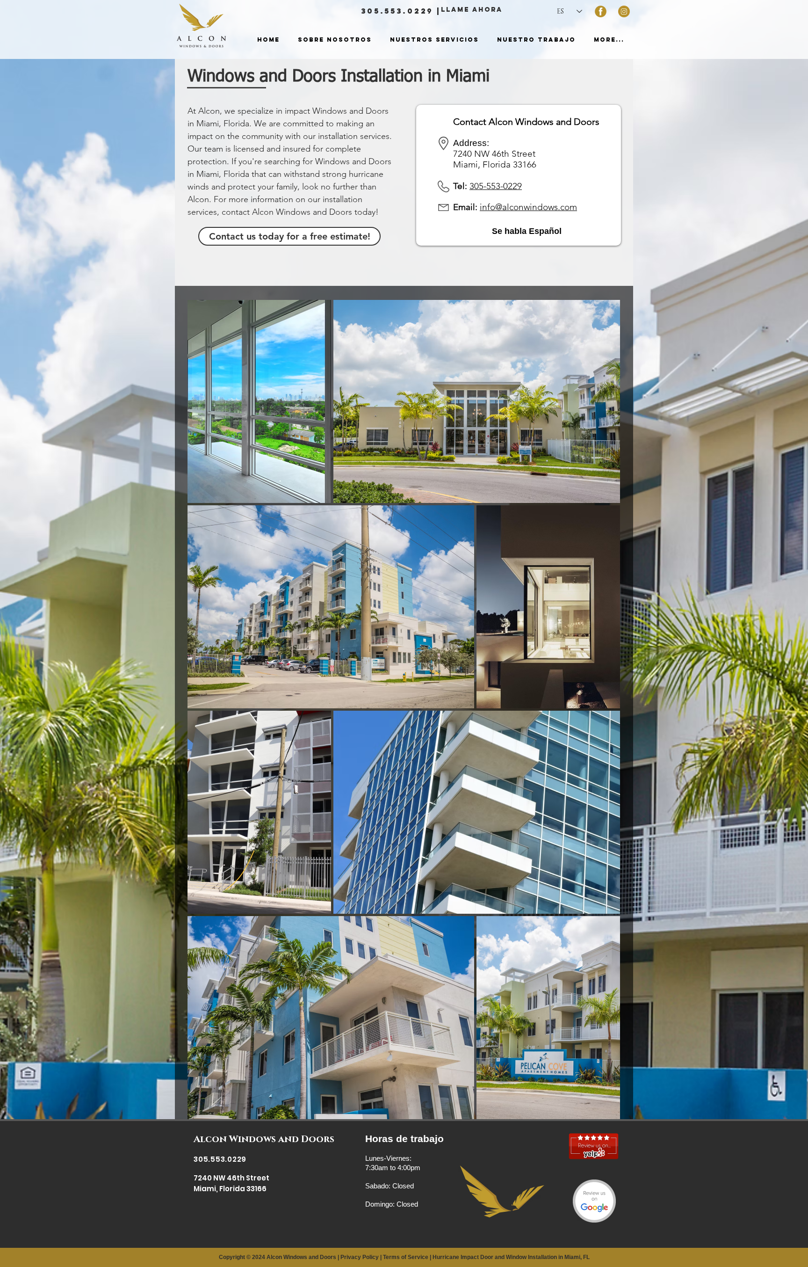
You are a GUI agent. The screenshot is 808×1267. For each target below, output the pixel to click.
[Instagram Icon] (624, 11)
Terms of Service (405, 1257)
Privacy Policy (359, 1257)
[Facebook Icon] (600, 11)
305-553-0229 (495, 186)
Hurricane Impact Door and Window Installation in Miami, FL (511, 1257)
